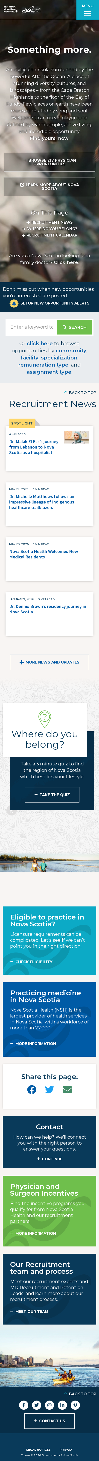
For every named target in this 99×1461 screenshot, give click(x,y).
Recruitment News (52, 222)
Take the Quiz (55, 795)
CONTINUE (52, 1159)
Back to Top (82, 393)
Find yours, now (49, 138)
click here (40, 343)
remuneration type (43, 365)
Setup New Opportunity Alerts (55, 303)
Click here (66, 262)
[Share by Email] (67, 1089)
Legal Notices (38, 1449)
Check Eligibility (33, 962)
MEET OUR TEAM (31, 1312)
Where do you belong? (52, 229)
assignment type (49, 372)
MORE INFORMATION (35, 1044)
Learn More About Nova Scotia (52, 187)
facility (29, 358)
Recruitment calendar (52, 235)
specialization (59, 358)
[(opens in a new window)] (31, 1089)
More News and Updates (52, 662)
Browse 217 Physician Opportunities (52, 162)
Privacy (66, 1449)
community (71, 351)
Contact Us (52, 1421)
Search (78, 327)
